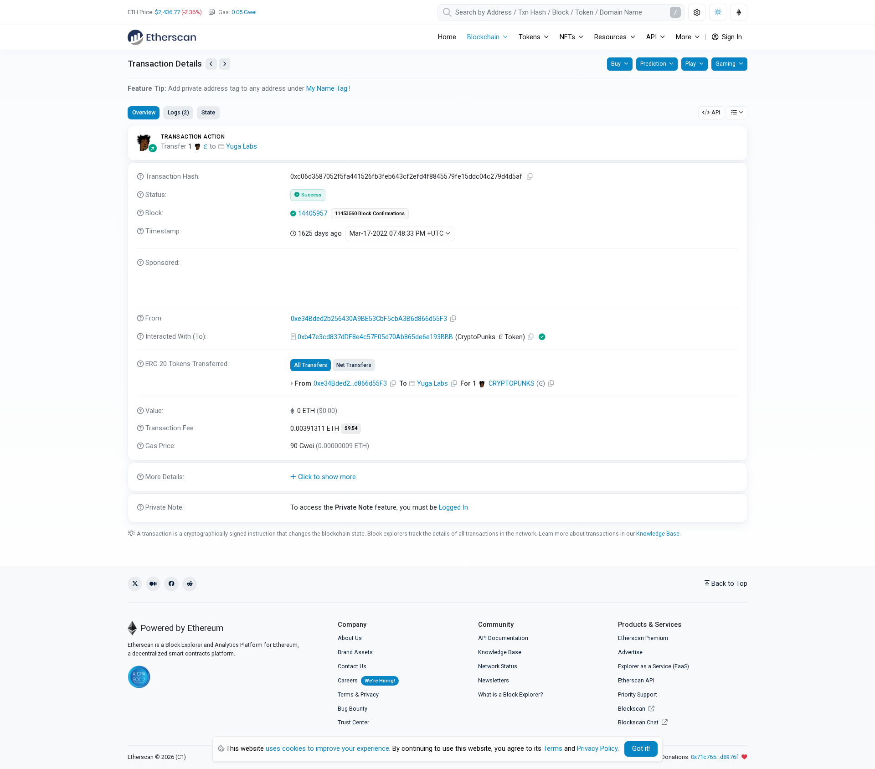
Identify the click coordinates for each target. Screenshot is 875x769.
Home (447, 37)
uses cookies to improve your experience (327, 749)
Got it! (641, 749)
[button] (437, 477)
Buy (616, 63)
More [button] (683, 37)
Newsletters (493, 680)
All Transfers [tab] (310, 365)
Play (690, 63)
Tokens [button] (529, 37)
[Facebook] (171, 584)
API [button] (651, 37)
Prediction (653, 63)
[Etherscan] (162, 37)
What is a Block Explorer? (510, 694)
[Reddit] (189, 584)
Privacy (369, 694)
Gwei (244, 12)
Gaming (725, 63)
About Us (350, 638)
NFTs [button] (567, 37)
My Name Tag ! (328, 89)
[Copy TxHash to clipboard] (530, 177)
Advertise (630, 652)
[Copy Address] (453, 319)
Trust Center (353, 722)
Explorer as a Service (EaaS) (653, 666)
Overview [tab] (143, 112)
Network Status (497, 666)
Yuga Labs (241, 146)
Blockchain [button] (483, 37)
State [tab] (208, 112)
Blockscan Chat (639, 722)
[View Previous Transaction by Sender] (211, 64)
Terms (346, 694)
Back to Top (729, 584)
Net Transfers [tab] (353, 365)
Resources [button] (610, 37)
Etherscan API (636, 680)
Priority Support (637, 694)
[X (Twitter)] (135, 584)
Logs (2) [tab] (178, 112)
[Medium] (153, 584)
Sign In (731, 37)
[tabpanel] (437, 323)
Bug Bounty (352, 708)
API (715, 112)
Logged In (453, 507)
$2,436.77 (167, 12)
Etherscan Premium (643, 638)
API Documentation (503, 638)
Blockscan (632, 708)
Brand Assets (355, 652)
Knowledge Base (657, 533)
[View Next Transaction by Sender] (224, 64)
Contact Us (352, 666)
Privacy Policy (597, 749)
